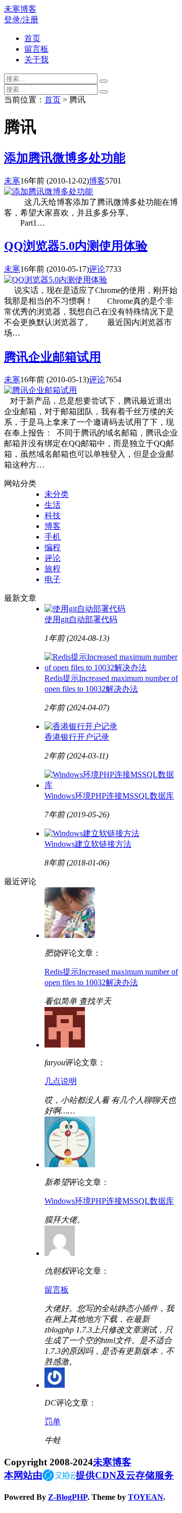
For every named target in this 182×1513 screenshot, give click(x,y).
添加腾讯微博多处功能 (64, 157)
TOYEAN (145, 1497)
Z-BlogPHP (67, 1497)
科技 (52, 515)
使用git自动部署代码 (80, 619)
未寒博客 (20, 9)
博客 (97, 180)
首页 (32, 38)
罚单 (52, 1421)
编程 (52, 547)
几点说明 (60, 1081)
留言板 (36, 49)
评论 (97, 269)
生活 (52, 504)
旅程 (52, 568)
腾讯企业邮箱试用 (52, 357)
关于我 (36, 59)
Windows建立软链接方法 (87, 844)
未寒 (12, 180)
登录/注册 (21, 19)
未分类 (56, 494)
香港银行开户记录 (76, 737)
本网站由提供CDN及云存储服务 (89, 1475)
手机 (52, 536)
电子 (52, 579)
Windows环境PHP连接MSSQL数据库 (109, 795)
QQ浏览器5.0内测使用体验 (76, 246)
